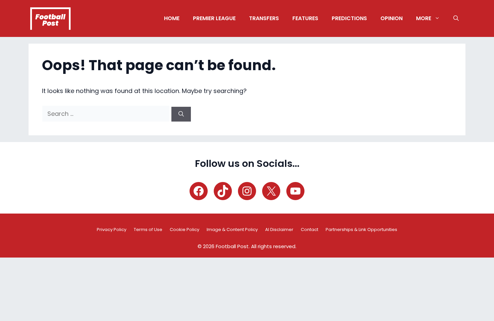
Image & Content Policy (232, 229)
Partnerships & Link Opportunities (361, 229)
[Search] (181, 114)
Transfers (264, 18)
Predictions (349, 18)
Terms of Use (148, 229)
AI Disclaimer (279, 229)
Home (171, 18)
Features (305, 18)
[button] (456, 18)
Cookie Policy (184, 229)
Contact (309, 229)
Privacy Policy (111, 229)
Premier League (214, 18)
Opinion (391, 18)
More (423, 18)
